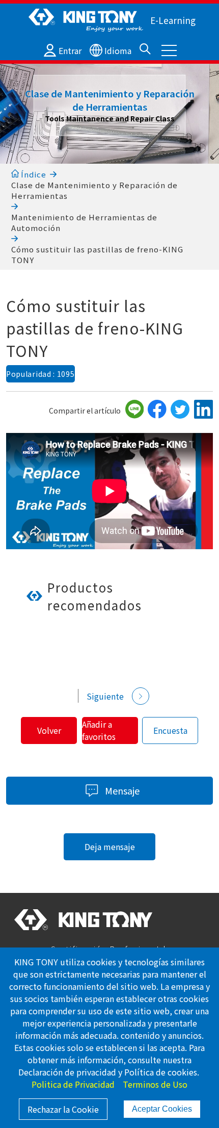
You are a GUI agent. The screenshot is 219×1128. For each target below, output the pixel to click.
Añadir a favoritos (99, 730)
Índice (32, 174)
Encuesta (170, 730)
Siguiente (105, 696)
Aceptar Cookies (162, 1109)
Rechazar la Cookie (63, 1109)
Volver (49, 730)
